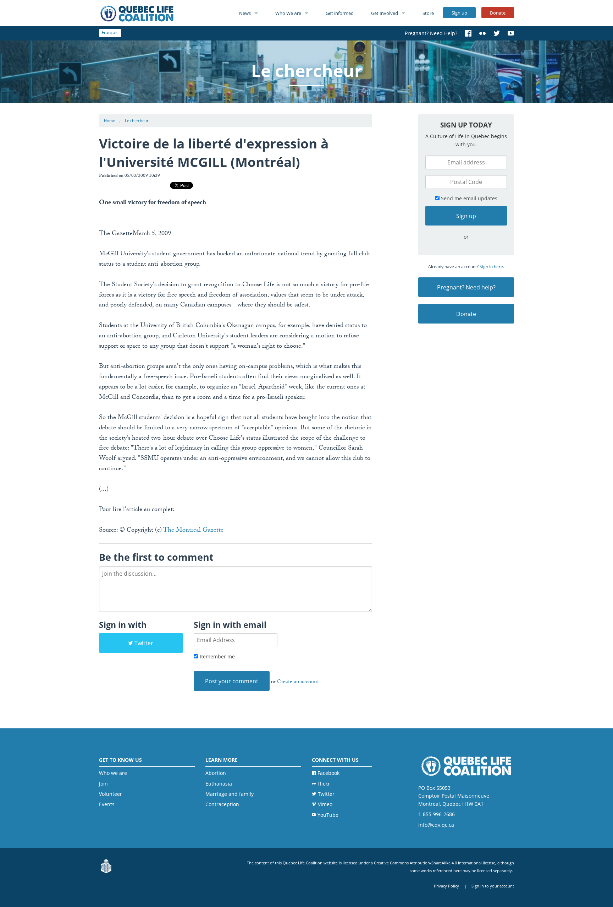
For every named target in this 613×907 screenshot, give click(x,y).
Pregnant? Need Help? (431, 33)
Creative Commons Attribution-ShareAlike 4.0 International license (434, 862)
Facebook (328, 773)
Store (428, 13)
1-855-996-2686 (436, 814)
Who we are (113, 773)
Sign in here (491, 267)
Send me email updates (468, 198)
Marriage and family (229, 794)
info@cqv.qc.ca (436, 824)
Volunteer (110, 794)
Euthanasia (218, 783)
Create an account (298, 682)
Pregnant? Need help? (466, 287)
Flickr (323, 783)
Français (110, 32)
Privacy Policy (446, 886)
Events (107, 804)
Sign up (459, 13)
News (245, 13)
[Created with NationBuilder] (106, 866)
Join (103, 783)
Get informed (340, 13)
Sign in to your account (492, 886)
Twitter (143, 643)
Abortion (215, 773)
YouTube (327, 814)
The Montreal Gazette (193, 530)
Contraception (222, 804)
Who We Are (288, 13)
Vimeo (325, 804)
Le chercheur (136, 120)
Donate (498, 13)
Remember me (216, 656)
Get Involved (384, 13)
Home (109, 120)
